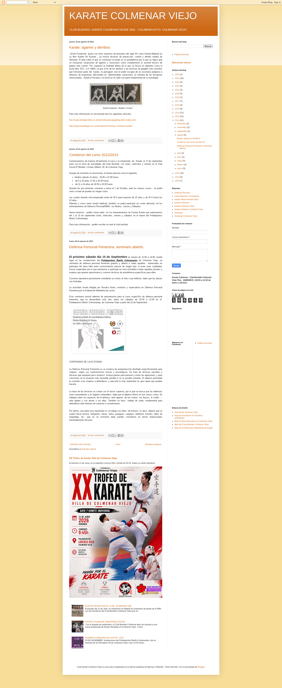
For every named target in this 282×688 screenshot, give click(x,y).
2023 (177, 86)
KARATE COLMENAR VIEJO (133, 15)
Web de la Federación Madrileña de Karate (193, 428)
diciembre (182, 123)
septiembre (182, 131)
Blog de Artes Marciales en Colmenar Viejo (193, 421)
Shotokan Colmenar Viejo (185, 216)
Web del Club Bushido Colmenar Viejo (191, 424)
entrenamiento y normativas (186, 196)
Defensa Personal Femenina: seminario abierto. (106, 247)
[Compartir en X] (116, 140)
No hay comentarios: (96, 140)
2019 (177, 93)
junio (179, 157)
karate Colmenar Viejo (184, 206)
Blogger (201, 667)
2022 (177, 90)
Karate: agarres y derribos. (90, 47)
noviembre (182, 127)
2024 (177, 82)
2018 (177, 97)
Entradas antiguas (153, 444)
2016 (177, 105)
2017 (177, 101)
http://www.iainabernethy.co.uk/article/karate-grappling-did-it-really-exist (102, 120)
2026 (177, 74)
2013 (177, 116)
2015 (177, 109)
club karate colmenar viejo (186, 412)
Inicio (118, 444)
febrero (180, 164)
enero (180, 168)
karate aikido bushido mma (186, 199)
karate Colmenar (181, 203)
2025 (177, 78)
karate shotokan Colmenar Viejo (188, 209)
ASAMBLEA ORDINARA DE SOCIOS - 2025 (104, 638)
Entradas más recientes (80, 444)
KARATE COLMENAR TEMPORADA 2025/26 (105, 622)
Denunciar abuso (181, 62)
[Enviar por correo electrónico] (109, 140)
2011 (177, 173)
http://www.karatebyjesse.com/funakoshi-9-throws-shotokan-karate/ (101, 126)
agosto (180, 135)
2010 (177, 177)
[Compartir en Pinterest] (122, 140)
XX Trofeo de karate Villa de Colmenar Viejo (93, 458)
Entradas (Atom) (89, 449)
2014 (177, 113)
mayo (180, 161)
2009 (177, 181)
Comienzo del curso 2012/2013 (93, 155)
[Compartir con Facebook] (119, 140)
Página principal (181, 54)
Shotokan (178, 213)
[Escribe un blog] (113, 140)
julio (179, 153)
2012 (177, 120)
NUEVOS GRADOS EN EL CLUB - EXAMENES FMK (108, 606)
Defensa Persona (182, 193)
